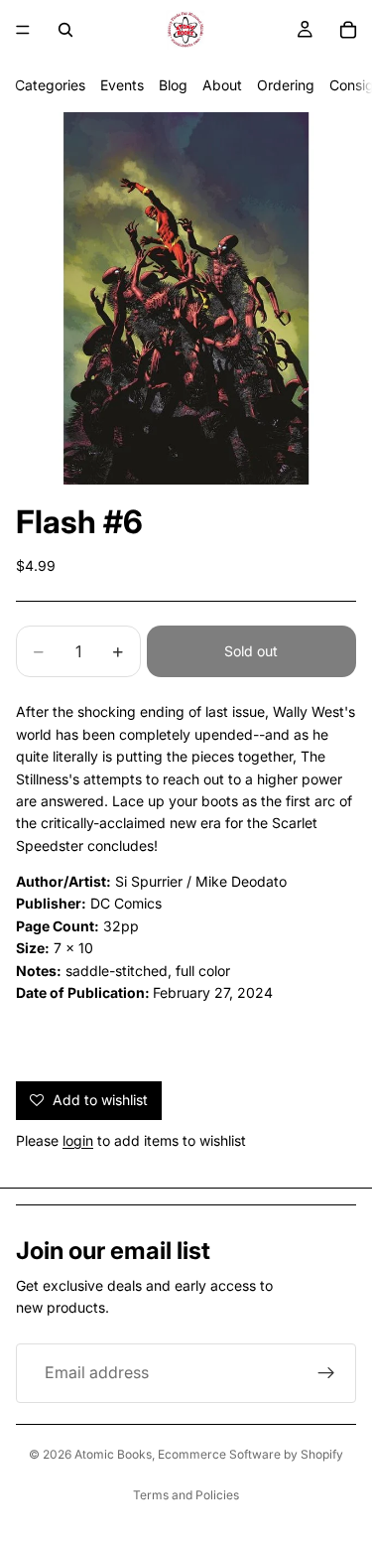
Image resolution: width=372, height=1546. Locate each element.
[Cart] (348, 30)
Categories (50, 84)
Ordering (285, 84)
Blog (173, 84)
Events (122, 84)
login (77, 1140)
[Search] (65, 30)
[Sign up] (326, 1373)
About (222, 84)
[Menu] (23, 30)
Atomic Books (113, 1454)
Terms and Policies (186, 1494)
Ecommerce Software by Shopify (250, 1454)
